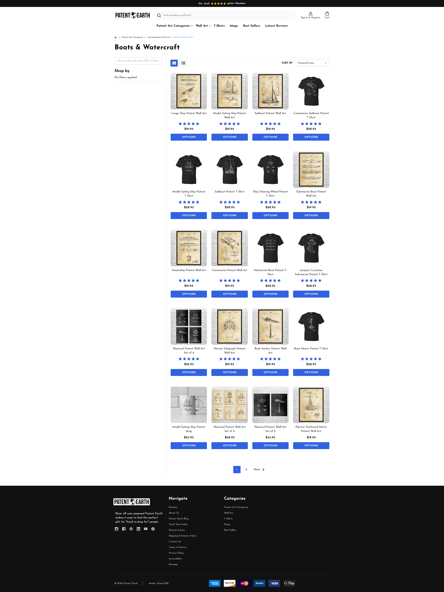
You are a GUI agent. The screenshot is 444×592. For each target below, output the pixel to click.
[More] (192, 26)
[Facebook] (124, 529)
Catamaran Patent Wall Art (229, 270)
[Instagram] (116, 529)
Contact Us (175, 541)
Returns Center (177, 530)
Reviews (173, 507)
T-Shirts (219, 26)
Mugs (234, 26)
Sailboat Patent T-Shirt (229, 191)
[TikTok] (153, 529)
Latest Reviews (276, 26)
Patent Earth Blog (179, 518)
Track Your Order (178, 524)
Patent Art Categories (173, 26)
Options (189, 137)
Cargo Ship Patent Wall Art (188, 113)
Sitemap (173, 564)
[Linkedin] (138, 529)
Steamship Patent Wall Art (189, 270)
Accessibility (175, 558)
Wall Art (202, 26)
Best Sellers (251, 26)
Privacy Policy (176, 553)
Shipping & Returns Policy (182, 536)
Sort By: (287, 63)
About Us (174, 513)
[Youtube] (146, 529)
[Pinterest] (131, 529)
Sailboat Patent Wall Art (270, 113)
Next (257, 469)
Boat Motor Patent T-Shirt (311, 348)
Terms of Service (178, 547)
